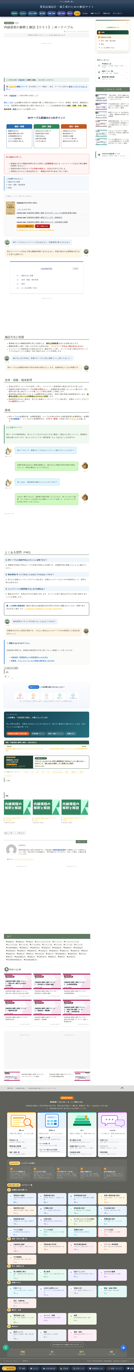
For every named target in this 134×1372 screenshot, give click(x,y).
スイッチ (68, 944)
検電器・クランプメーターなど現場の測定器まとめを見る (33, 661)
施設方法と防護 (27, 275)
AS (38, 772)
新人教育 (42, 13)
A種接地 (11, 941)
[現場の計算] (6, 1348)
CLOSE (76, 268)
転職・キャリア (95, 13)
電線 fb (74, 772)
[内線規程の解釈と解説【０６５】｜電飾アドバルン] (75, 807)
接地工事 (75, 419)
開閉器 (53, 956)
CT (32, 772)
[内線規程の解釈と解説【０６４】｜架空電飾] (17, 807)
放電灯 (30, 953)
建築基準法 (33, 950)
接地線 (21, 953)
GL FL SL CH (57, 772)
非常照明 (71, 956)
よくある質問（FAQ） (29, 288)
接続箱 (16, 419)
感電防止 (65, 950)
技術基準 (75, 950)
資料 (10, 956)
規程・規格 (61, 13)
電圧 (66, 772)
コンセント (48, 944)
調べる (70, 13)
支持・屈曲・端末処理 (29, 279)
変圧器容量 (79, 947)
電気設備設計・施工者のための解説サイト (67, 6)
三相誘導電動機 (13, 947)
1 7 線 (26, 772)
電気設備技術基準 (59, 850)
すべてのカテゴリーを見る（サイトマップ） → (67, 1344)
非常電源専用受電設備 (15, 959)
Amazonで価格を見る (25, 226)
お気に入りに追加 (11, 668)
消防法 (50, 953)
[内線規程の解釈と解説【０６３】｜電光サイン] (46, 807)
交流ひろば (106, 13)
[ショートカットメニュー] (123, 1348)
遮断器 (32, 956)
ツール (77, 13)
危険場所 (68, 947)
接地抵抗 (11, 953)
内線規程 (21, 80)
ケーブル (8, 775)
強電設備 (54, 950)
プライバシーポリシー (12, 1361)
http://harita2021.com (24, 859)
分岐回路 (46, 947)
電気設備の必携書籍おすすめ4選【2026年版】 (44, 609)
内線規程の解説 (9, 23)
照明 (81, 772)
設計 (83, 953)
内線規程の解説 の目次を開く (18, 733)
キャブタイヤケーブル (72, 941)
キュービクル (12, 944)
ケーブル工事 (35, 944)
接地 (14, 109)
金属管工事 (42, 956)
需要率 (62, 956)
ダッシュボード (117, 13)
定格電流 (22, 950)
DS (43, 772)
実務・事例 (51, 13)
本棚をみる (70, 733)
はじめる (23, 13)
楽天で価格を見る (42, 226)
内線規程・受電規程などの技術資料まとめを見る (29, 657)
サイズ (58, 944)
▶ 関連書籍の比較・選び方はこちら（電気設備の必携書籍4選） (36, 230)
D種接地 (20, 941)
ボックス (79, 944)
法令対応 (40, 953)
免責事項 (25, 1361)
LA (48, 772)
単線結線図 (57, 947)
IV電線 (30, 941)
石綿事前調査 (61, 953)
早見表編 (38, 733)
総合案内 (14, 13)
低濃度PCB (35, 947)
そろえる (85, 13)
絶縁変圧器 (73, 953)
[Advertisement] (46, 59)
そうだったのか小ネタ (43, 941)
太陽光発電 (11, 950)
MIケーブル (8, 102)
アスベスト (58, 941)
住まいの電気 (33, 13)
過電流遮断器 (20, 956)
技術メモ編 (55, 733)
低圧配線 (24, 947)
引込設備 (43, 950)
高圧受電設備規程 (31, 959)
